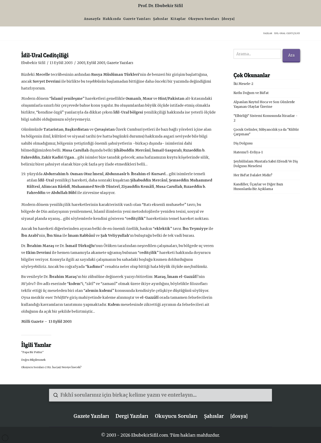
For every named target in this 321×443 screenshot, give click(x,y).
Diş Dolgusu (243, 143)
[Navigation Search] (237, 19)
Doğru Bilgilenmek (33, 359)
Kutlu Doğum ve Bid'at (251, 93)
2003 (81, 63)
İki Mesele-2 (243, 84)
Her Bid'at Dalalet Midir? (253, 175)
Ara (291, 55)
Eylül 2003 (96, 63)
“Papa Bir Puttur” (32, 352)
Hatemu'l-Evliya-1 (248, 152)
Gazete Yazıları (120, 63)
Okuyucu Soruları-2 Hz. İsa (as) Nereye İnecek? (51, 367)
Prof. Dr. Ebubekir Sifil (160, 6)
